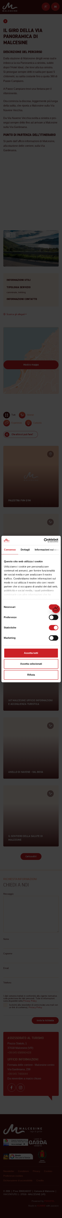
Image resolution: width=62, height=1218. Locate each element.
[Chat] (56, 609)
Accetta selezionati (31, 663)
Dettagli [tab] (25, 549)
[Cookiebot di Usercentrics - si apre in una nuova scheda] (44, 540)
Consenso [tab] (10, 549)
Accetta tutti (31, 653)
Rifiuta (31, 674)
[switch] (53, 617)
